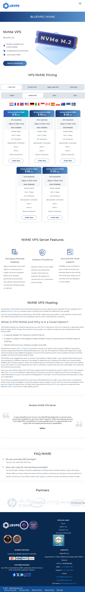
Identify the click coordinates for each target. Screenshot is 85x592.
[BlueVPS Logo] (11, 525)
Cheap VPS (11, 384)
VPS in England (23, 348)
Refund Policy (37, 590)
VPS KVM (12, 372)
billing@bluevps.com (64, 577)
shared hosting (13, 311)
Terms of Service (10, 590)
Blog (63, 523)
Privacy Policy (24, 590)
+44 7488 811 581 (67, 567)
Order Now (16, 161)
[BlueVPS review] (58, 540)
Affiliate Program (63, 533)
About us (63, 527)
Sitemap (60, 590)
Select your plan (15, 63)
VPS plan (56, 384)
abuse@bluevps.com (64, 580)
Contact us (63, 530)
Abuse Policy (49, 590)
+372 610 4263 (68, 570)
